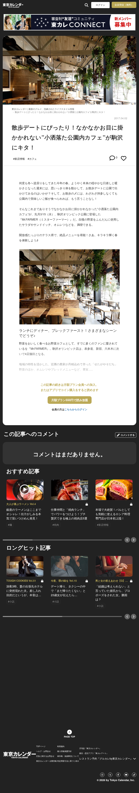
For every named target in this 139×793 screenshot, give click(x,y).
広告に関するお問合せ (45, 756)
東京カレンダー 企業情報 (46, 761)
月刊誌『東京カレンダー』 (90, 748)
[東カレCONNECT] (69, 22)
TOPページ (40, 746)
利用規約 (60, 746)
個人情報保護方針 (64, 751)
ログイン (100, 5)
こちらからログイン (75, 409)
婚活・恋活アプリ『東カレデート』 (93, 753)
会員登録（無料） (124, 4)
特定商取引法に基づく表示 (68, 761)
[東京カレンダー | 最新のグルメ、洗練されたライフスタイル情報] (13, 5)
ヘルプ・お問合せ (43, 751)
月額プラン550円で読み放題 (69, 400)
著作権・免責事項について (68, 756)
